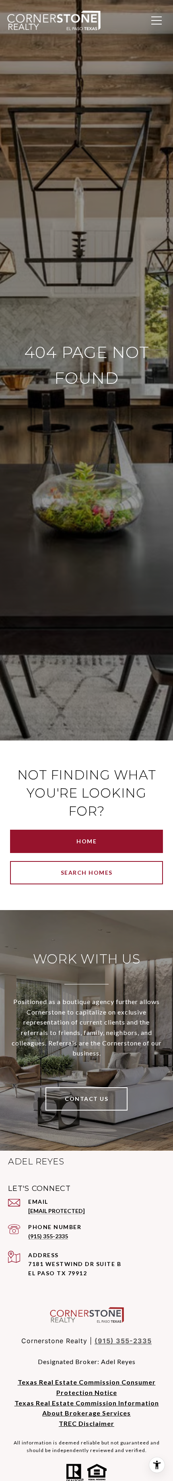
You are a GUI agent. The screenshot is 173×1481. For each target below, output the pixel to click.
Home (86, 841)
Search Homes (87, 872)
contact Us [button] (86, 1098)
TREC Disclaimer (86, 1423)
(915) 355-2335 (48, 1236)
